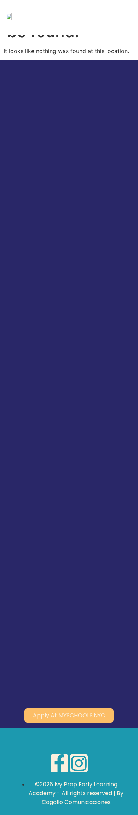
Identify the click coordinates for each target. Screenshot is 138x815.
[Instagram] (79, 763)
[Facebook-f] (59, 763)
